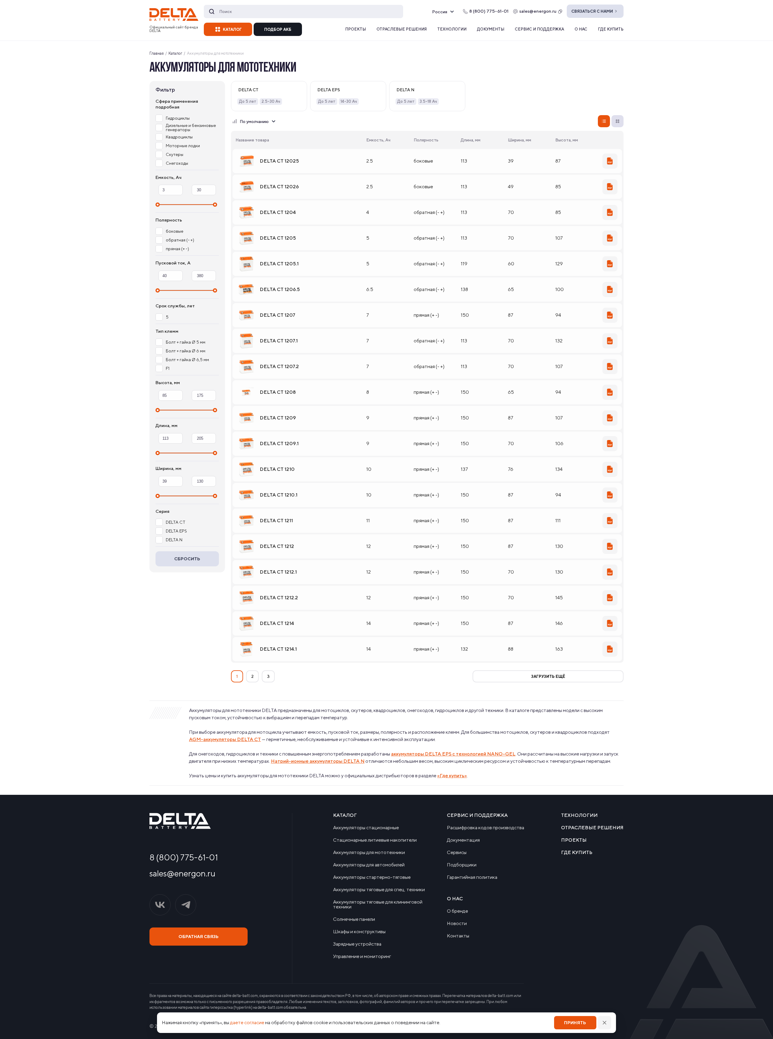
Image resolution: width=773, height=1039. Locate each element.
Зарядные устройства (357, 944)
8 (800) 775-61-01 (183, 857)
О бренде (457, 911)
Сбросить (187, 558)
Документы (490, 29)
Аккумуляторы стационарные (366, 827)
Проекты (355, 29)
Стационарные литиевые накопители (375, 840)
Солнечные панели (354, 919)
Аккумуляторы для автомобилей (369, 865)
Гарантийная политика (472, 877)
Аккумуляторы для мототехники (369, 852)
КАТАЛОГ (232, 29)
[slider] (158, 204)
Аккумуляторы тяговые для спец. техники (379, 889)
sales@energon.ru (537, 11)
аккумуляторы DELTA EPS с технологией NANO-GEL (453, 754)
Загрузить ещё (548, 676)
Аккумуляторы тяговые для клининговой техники (377, 904)
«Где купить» (452, 775)
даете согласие (247, 1022)
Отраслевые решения (402, 29)
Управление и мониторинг (362, 956)
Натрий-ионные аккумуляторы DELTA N (317, 761)
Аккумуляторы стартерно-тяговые (372, 877)
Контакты (458, 936)
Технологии (452, 29)
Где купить (611, 29)
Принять (575, 1022)
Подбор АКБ (277, 29)
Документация (463, 840)
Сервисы (457, 852)
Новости (457, 923)
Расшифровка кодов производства (485, 827)
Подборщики (461, 865)
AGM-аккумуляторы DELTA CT (225, 739)
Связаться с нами (592, 11)
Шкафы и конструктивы (359, 931)
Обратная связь (198, 936)
